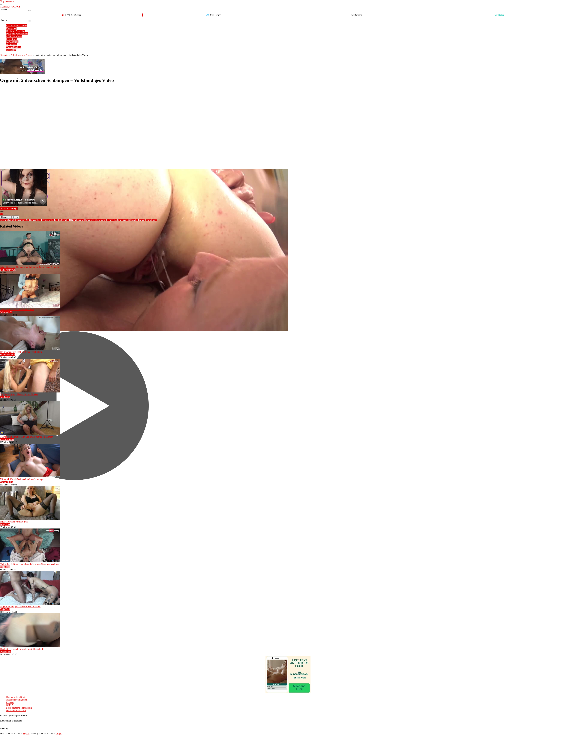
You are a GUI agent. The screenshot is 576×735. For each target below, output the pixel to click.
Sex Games (356, 15)
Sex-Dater (499, 15)
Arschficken (8, 220)
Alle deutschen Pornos (16, 25)
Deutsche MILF (51, 220)
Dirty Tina (5, 524)
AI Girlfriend (12, 41)
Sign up (26, 733)
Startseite (4, 55)
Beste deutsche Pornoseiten (19, 708)
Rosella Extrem (137, 220)
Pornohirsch (151, 220)
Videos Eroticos (13, 47)
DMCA (9, 705)
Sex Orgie (123, 220)
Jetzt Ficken (215, 15)
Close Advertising (8, 208)
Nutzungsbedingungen (16, 699)
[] (29, 10)
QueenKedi (5, 651)
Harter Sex (91, 220)
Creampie (22, 220)
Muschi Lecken (107, 220)
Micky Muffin (6, 482)
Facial (66, 220)
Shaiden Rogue (7, 354)
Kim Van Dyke (7, 439)
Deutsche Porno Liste (16, 710)
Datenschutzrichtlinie (16, 697)
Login (59, 733)
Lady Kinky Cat (7, 269)
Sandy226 (5, 397)
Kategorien (11, 28)
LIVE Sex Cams (73, 15)
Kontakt (10, 702)
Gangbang (77, 220)
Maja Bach (5, 567)
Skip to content (7, 1)
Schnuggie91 (6, 312)
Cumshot (35, 220)
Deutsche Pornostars (15, 31)
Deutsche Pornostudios (17, 33)
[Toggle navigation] (1, 4)
